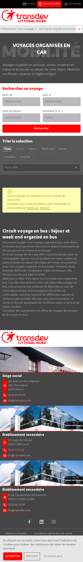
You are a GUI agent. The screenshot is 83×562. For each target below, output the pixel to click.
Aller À (47, 95)
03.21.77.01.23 (16, 450)
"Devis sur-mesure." (38, 208)
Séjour (32, 149)
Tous (7, 149)
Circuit (20, 149)
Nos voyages (26, 29)
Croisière (9, 157)
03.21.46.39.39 (16, 395)
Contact (31, 4)
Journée (25, 157)
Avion (62, 149)
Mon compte (74, 4)
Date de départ (11, 111)
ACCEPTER (13, 556)
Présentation (9, 29)
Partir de (7, 95)
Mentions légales (16, 533)
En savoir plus (53, 556)
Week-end (48, 149)
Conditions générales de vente (53, 533)
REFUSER (32, 556)
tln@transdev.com (19, 400)
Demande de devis (51, 4)
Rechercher (41, 128)
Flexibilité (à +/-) (53, 111)
